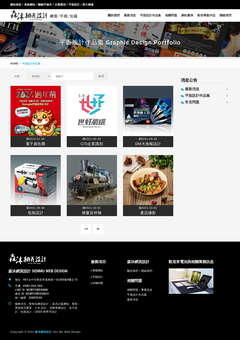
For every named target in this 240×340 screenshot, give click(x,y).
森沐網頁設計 (43, 331)
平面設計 (97, 276)
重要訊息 (146, 289)
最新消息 (130, 15)
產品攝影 (148, 213)
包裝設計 (36, 213)
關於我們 (114, 15)
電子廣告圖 (35, 144)
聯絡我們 (226, 15)
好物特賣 (97, 283)
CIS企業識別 (92, 144)
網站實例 (187, 15)
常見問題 (192, 102)
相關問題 (171, 15)
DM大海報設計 (148, 144)
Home (14, 63)
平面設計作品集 (150, 15)
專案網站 (97, 270)
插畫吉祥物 (92, 213)
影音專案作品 (206, 15)
